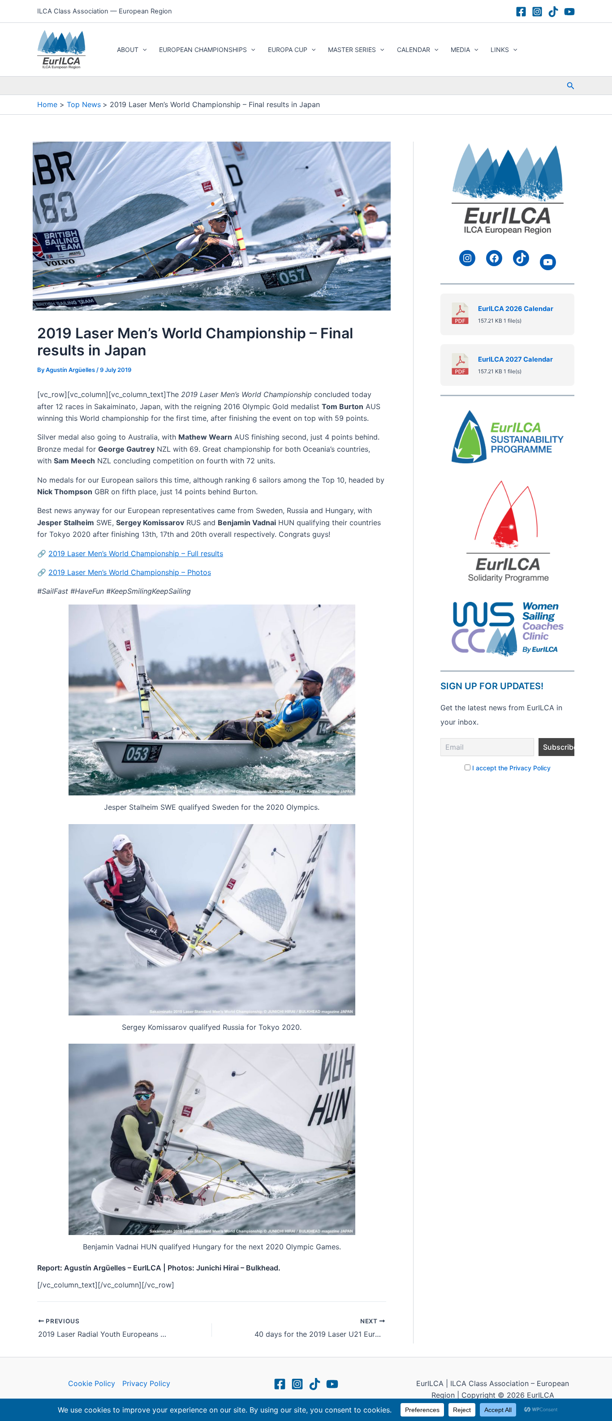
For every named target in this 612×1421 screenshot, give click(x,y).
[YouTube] (569, 11)
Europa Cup (287, 49)
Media (460, 49)
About (127, 49)
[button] (142, 50)
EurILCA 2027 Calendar (515, 359)
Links (500, 49)
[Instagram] (537, 11)
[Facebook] (521, 11)
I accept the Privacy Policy (511, 768)
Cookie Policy (91, 1383)
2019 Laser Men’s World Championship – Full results (135, 553)
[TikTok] (553, 11)
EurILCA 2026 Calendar (515, 309)
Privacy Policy (146, 1383)
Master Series (352, 49)
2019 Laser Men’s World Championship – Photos (129, 572)
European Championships (203, 49)
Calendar (413, 49)
